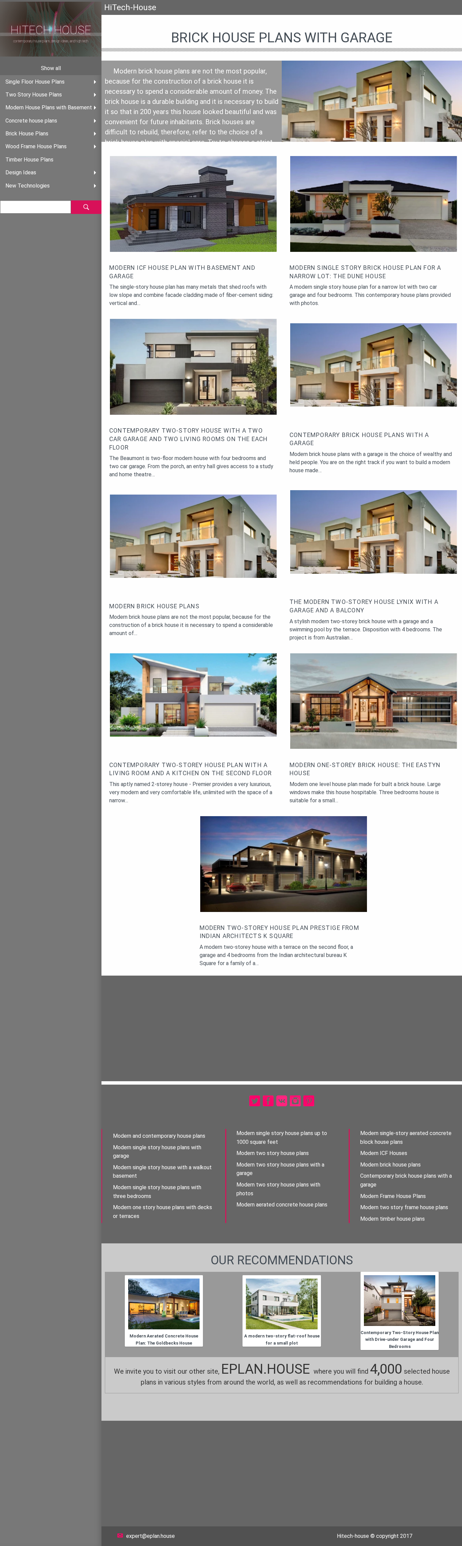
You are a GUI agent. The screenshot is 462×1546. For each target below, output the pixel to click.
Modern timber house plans (392, 1219)
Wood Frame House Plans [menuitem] (36, 146)
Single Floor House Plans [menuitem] (35, 82)
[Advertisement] (282, 1028)
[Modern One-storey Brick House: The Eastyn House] (375, 700)
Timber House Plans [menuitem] (29, 159)
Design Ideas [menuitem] (20, 172)
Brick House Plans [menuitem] (26, 133)
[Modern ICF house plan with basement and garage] (195, 203)
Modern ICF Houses (383, 1153)
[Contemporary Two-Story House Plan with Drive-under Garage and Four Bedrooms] (400, 1300)
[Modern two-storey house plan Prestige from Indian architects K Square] (285, 863)
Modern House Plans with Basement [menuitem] (48, 107)
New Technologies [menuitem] (27, 185)
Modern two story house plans (272, 1153)
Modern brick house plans (390, 1164)
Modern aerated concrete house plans (281, 1204)
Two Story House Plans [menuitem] (33, 94)
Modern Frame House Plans (393, 1196)
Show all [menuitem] (51, 68)
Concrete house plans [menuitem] (31, 120)
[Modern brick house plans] (195, 535)
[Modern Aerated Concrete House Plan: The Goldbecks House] (164, 1304)
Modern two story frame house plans (404, 1207)
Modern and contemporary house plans (159, 1136)
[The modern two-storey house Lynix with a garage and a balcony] (375, 531)
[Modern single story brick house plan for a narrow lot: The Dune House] (375, 203)
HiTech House (50, 30)
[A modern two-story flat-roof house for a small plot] (281, 1304)
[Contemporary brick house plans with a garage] (375, 364)
